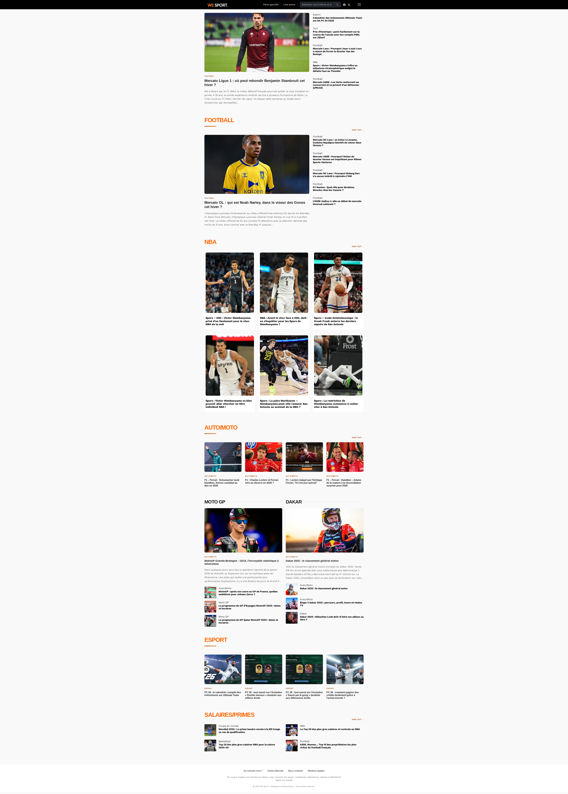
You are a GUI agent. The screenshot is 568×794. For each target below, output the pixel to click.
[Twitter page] (349, 4)
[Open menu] (359, 4)
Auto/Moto (220, 427)
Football (219, 120)
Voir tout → (358, 130)
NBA (210, 242)
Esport (215, 640)
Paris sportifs (271, 4)
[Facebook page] (344, 4)
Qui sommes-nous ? (253, 770)
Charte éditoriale (275, 770)
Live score (289, 4)
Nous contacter (295, 770)
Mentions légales (316, 770)
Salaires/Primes (229, 714)
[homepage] (217, 4)
